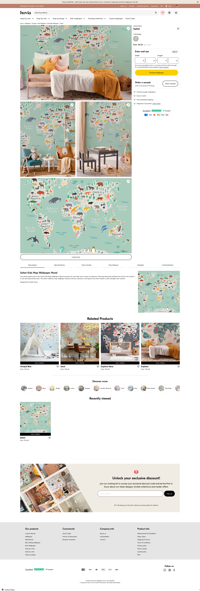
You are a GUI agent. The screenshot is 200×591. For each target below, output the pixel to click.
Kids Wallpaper (42, 23)
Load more (76, 257)
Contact (102, 540)
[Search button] (155, 12)
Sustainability (104, 537)
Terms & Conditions (143, 543)
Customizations (167, 265)
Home (22, 23)
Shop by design (30, 555)
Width (145, 58)
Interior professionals (70, 537)
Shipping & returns (143, 540)
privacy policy (145, 505)
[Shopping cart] (176, 13)
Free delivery (113, 265)
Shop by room (30, 549)
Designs (34, 23)
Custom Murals (30, 533)
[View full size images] (128, 28)
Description (32, 265)
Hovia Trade (67, 533)
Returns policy (142, 549)
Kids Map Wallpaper (53, 23)
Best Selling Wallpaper (32, 543)
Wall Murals (29, 540)
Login (170, 6)
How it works (86, 265)
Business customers (69, 540)
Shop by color (29, 552)
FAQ (138, 555)
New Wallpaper (30, 546)
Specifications (59, 265)
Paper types (141, 537)
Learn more (156, 103)
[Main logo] (26, 13)
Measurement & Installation (146, 533)
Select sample (170, 83)
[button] (177, 6)
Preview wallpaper (156, 72)
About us (103, 533)
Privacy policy (142, 546)
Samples (140, 265)
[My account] (169, 13)
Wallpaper (28, 23)
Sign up (169, 493)
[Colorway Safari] (135, 38)
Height (167, 58)
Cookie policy (141, 552)
